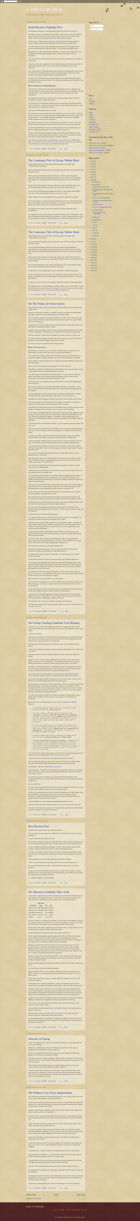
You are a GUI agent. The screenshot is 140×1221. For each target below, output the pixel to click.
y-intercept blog (44, 9)
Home (56, 1195)
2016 (92, 180)
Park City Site (54, 142)
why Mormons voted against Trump (56, 1013)
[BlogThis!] (62, 149)
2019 (92, 172)
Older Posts (80, 1195)
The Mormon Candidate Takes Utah (48, 892)
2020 (92, 169)
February (95, 233)
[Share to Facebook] (65, 149)
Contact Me (92, 119)
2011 (92, 249)
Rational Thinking (94, 127)
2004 (92, 268)
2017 (92, 177)
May (93, 228)
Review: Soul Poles (94, 143)
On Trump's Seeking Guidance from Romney (54, 623)
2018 (92, 174)
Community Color (36, 103)
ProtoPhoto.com (93, 124)
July (93, 222)
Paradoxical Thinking (95, 129)
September (95, 220)
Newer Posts (31, 1195)
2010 (92, 252)
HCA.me (55, 1210)
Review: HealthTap (94, 148)
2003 (92, 270)
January (94, 235)
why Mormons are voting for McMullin (47, 1055)
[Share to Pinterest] (67, 149)
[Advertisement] (94, 62)
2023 (92, 161)
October (94, 217)
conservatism (56, 216)
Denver (68, 1210)
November (95, 184)
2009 (92, 255)
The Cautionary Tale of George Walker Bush (53, 160)
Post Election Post (38, 826)
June (94, 225)
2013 (92, 244)
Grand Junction (76, 1210)
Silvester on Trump (39, 1039)
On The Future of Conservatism (46, 303)
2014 (92, 241)
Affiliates (91, 103)
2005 (92, 265)
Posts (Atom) (37, 1198)
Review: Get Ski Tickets (95, 152)
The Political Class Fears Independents (50, 1092)
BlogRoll (91, 117)
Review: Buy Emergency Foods (97, 145)
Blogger (83, 1217)
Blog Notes (92, 101)
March (94, 230)
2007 (92, 260)
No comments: (52, 148)
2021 (92, 166)
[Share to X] (63, 149)
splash (91, 112)
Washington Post (44, 1020)
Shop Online (92, 122)
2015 (92, 239)
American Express (71, 31)
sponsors (62, 1210)
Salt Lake (84, 1210)
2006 (92, 262)
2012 (92, 247)
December (95, 182)
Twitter (91, 115)
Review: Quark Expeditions (96, 150)
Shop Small (61, 41)
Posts (93, 26)
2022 (92, 164)
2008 (92, 257)
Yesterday (31, 920)
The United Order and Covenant (51, 766)
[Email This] (60, 149)
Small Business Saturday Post (45, 27)
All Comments (95, 29)
